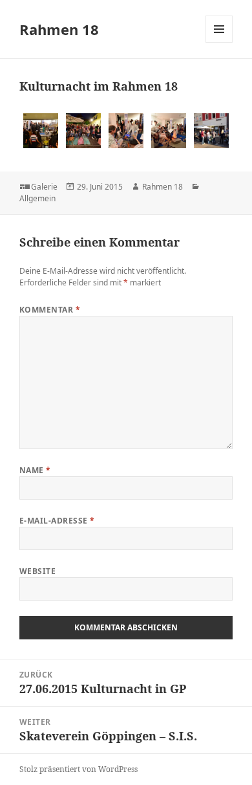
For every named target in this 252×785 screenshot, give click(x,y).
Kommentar (49, 309)
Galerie (44, 186)
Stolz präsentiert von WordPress (78, 769)
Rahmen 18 (59, 29)
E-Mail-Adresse (57, 520)
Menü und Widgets (219, 42)
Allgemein (37, 198)
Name (35, 470)
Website (37, 571)
